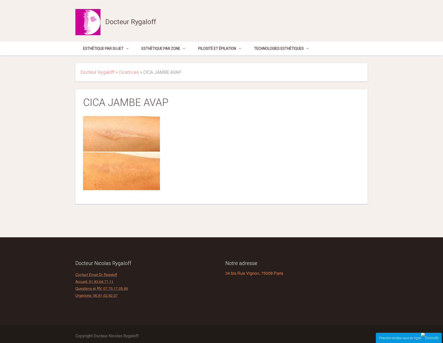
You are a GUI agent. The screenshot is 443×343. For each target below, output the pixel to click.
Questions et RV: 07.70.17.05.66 (101, 288)
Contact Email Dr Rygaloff (96, 274)
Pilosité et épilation (217, 48)
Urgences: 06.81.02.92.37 (96, 295)
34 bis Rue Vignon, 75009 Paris (254, 273)
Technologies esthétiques (279, 48)
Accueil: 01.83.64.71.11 (94, 281)
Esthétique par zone (161, 48)
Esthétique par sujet (103, 48)
